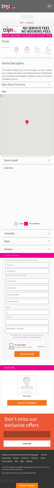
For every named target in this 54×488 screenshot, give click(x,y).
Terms (43, 458)
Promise (44, 455)
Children (9, 317)
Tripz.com (18, 473)
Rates (7, 241)
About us (34, 458)
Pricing (15, 458)
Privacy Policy (36, 337)
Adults (8, 307)
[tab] (27, 160)
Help (22, 461)
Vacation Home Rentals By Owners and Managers (20, 455)
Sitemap (29, 461)
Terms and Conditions (20, 337)
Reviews (8, 249)
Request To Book (27, 485)
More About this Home (13, 84)
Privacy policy (7, 461)
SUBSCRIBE (27, 443)
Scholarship (6, 458)
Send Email (27, 354)
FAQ (16, 461)
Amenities (9, 233)
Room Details (11, 160)
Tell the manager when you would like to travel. (21, 260)
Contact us (25, 458)
